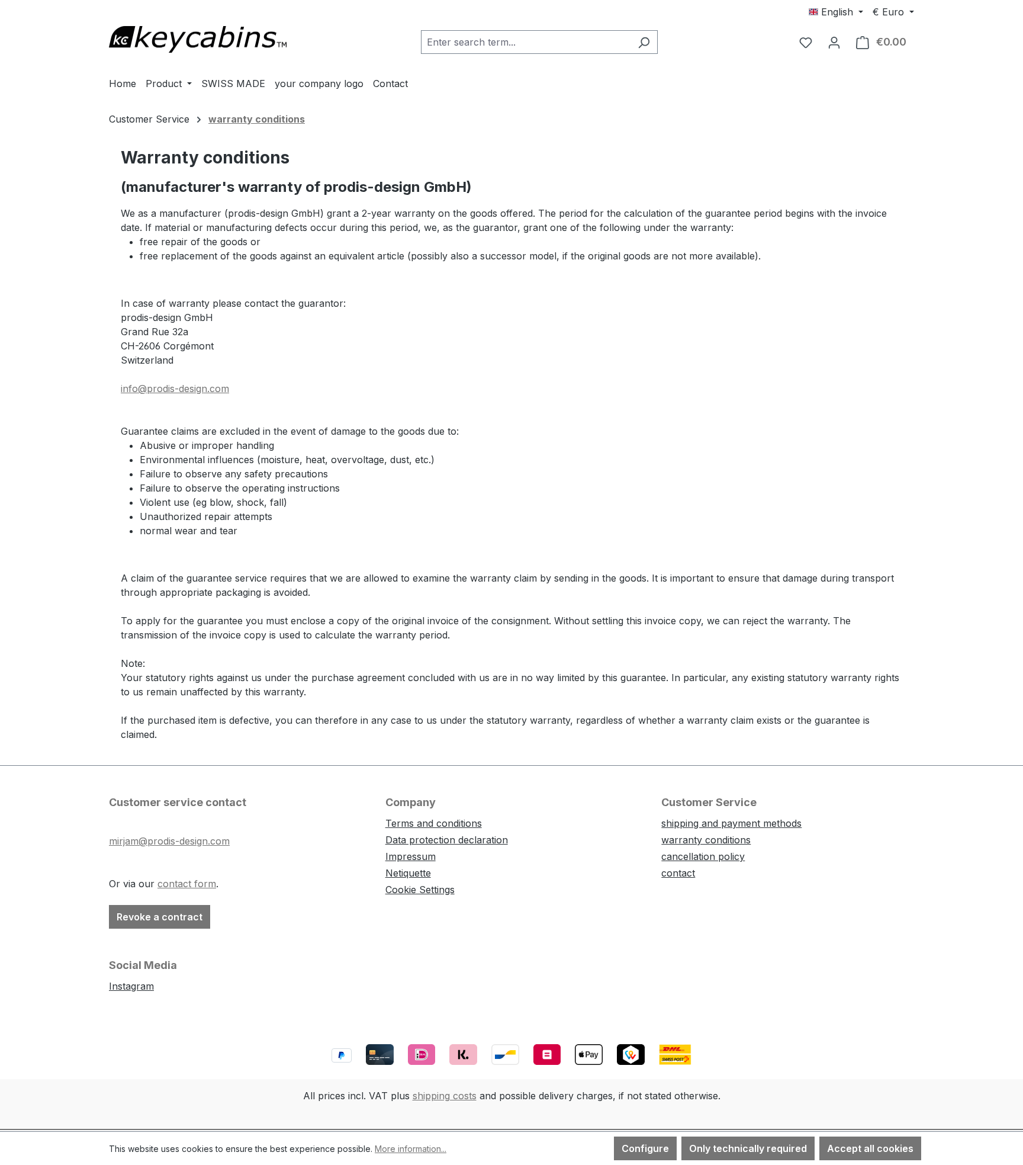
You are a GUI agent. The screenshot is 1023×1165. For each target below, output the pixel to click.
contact (678, 873)
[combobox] (525, 42)
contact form (186, 884)
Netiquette (408, 873)
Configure (645, 1148)
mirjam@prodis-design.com (169, 841)
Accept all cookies (870, 1148)
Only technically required (748, 1148)
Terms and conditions (433, 823)
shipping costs (445, 1096)
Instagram (131, 986)
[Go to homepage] (198, 39)
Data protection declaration (446, 840)
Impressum (410, 856)
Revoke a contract (159, 917)
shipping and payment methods (731, 823)
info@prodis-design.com (175, 388)
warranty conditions (706, 840)
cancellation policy (703, 856)
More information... (410, 1149)
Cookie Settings (420, 890)
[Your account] (834, 42)
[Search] (644, 42)
